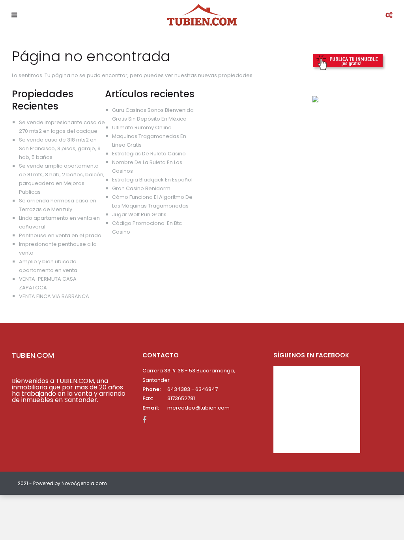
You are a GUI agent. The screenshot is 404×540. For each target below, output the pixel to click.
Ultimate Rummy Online (142, 127)
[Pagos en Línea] (315, 99)
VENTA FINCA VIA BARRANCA (54, 296)
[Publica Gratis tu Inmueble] (349, 62)
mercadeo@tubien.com (198, 408)
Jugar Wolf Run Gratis (139, 214)
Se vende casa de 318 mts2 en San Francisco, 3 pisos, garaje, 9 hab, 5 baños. (60, 148)
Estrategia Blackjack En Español (152, 179)
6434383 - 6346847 (192, 389)
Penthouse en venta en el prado (60, 235)
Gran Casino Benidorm (141, 188)
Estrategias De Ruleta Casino (149, 153)
